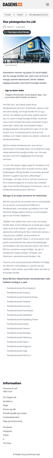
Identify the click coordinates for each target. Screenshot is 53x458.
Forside (8, 15)
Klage (5, 405)
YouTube (7, 443)
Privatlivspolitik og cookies (15, 413)
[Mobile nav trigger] (47, 4)
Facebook (7, 427)
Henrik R (10, 27)
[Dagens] (22, 4)
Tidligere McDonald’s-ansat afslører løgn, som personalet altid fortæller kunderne (26, 96)
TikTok (6, 435)
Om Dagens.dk (9, 397)
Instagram (7, 431)
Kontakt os (8, 401)
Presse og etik (9, 409)
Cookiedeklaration (11, 417)
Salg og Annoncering (12, 421)
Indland (20, 15)
